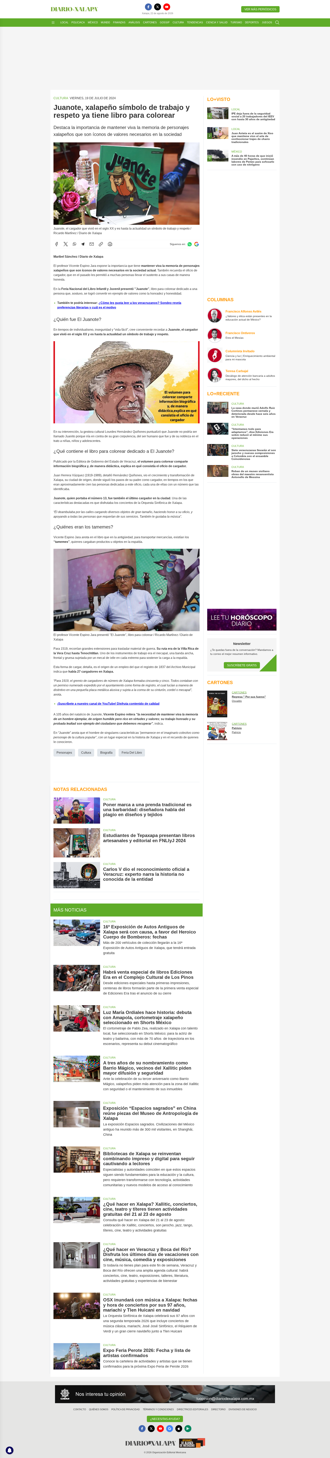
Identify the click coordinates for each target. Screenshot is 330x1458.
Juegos (267, 22)
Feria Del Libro (132, 752)
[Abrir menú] (53, 22)
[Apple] (178, 1428)
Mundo (105, 22)
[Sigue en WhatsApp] (190, 244)
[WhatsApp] (74, 244)
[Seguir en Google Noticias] (196, 244)
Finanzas (119, 22)
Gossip (165, 22)
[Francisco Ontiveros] (214, 335)
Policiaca (78, 22)
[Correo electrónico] (92, 244)
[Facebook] (148, 6)
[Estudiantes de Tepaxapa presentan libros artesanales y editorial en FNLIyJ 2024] (76, 842)
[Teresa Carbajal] (214, 375)
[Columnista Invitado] (214, 355)
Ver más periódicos (260, 9)
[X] (157, 6)
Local (64, 22)
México (93, 22)
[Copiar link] (101, 244)
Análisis (134, 22)
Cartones (150, 22)
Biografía (106, 752)
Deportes (252, 22)
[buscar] (277, 22)
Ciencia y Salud (216, 22)
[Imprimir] (110, 244)
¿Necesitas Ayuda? (165, 1419)
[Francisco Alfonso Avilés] (214, 315)
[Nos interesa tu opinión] (165, 1394)
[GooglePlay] (187, 1428)
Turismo (236, 22)
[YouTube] (166, 6)
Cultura (178, 22)
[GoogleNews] (169, 1428)
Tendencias (195, 22)
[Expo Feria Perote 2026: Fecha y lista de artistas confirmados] (76, 1358)
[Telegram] (83, 244)
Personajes (64, 752)
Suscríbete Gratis (242, 665)
